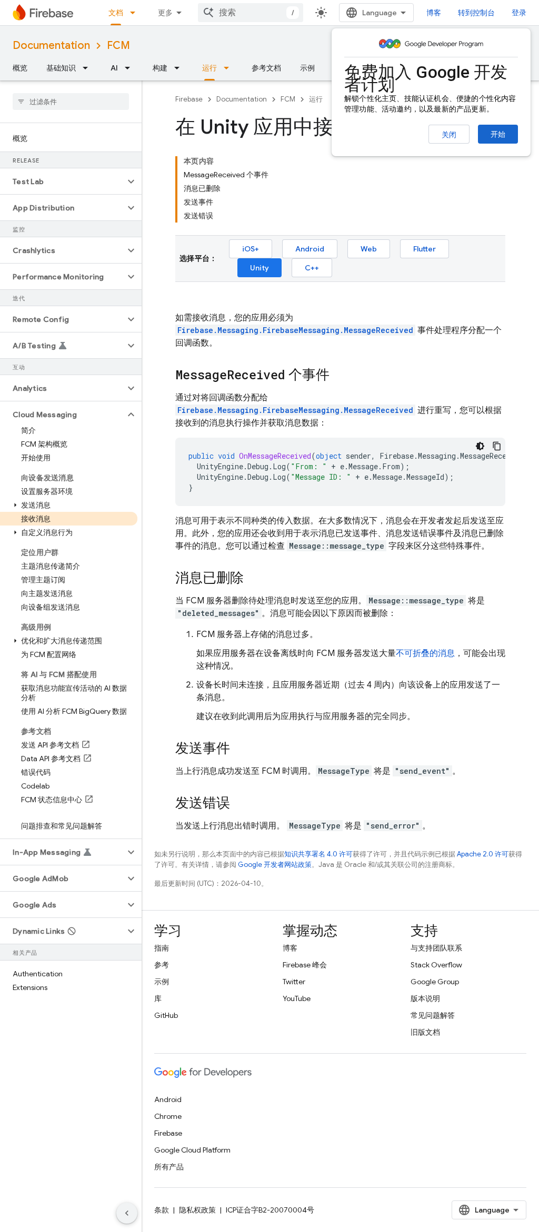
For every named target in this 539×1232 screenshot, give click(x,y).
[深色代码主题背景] (480, 446)
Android (309, 249)
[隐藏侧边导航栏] (126, 1213)
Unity (259, 267)
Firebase (189, 99)
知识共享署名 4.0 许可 (318, 854)
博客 (433, 12)
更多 (165, 12)
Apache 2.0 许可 (482, 854)
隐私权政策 (197, 1210)
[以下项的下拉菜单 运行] (229, 67)
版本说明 (425, 998)
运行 (209, 68)
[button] (62, 181)
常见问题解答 (433, 1015)
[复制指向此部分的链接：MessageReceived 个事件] (340, 375)
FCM (118, 45)
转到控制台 (476, 12)
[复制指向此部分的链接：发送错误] (240, 803)
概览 (20, 68)
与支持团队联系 (436, 948)
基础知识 (61, 68)
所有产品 (169, 1167)
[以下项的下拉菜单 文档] (135, 12)
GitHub (166, 1015)
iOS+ (250, 249)
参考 (161, 965)
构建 (160, 68)
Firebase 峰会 (305, 965)
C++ (312, 267)
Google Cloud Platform (192, 1150)
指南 (161, 948)
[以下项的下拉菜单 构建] (180, 67)
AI (114, 68)
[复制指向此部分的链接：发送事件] (240, 749)
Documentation (51, 45)
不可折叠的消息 (425, 653)
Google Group (435, 981)
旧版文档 (425, 1032)
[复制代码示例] (496, 446)
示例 (307, 68)
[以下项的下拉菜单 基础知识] (88, 67)
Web (369, 249)
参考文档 (266, 68)
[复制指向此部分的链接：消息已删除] (254, 578)
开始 (498, 134)
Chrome (168, 1116)
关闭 (449, 134)
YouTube (297, 998)
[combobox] (250, 12)
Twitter (294, 981)
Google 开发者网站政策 (275, 864)
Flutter (424, 249)
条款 (161, 1210)
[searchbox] (71, 101)
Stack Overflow (436, 965)
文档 (115, 12)
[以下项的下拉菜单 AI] (130, 67)
